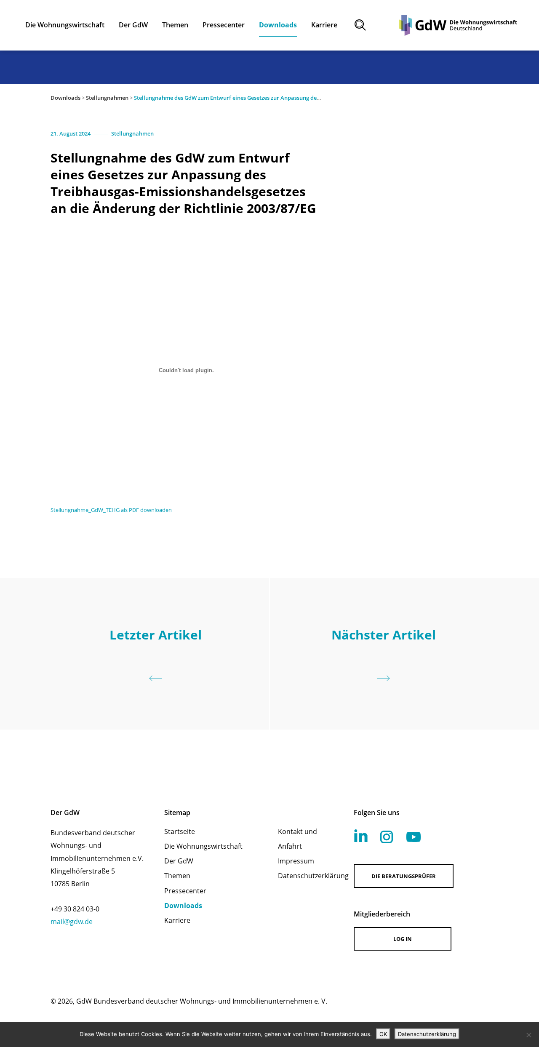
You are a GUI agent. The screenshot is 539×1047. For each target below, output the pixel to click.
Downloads (65, 97)
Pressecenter (185, 890)
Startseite (179, 831)
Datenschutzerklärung (305, 875)
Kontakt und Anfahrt (297, 839)
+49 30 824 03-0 (75, 909)
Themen (177, 875)
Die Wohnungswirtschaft (203, 846)
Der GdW (178, 861)
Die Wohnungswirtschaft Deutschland (458, 25)
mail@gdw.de (72, 921)
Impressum (296, 861)
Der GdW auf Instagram (386, 837)
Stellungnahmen (107, 97)
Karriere (177, 920)
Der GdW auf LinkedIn (361, 836)
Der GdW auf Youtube (413, 837)
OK (383, 1034)
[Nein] (528, 1035)
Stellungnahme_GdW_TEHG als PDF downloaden (111, 510)
